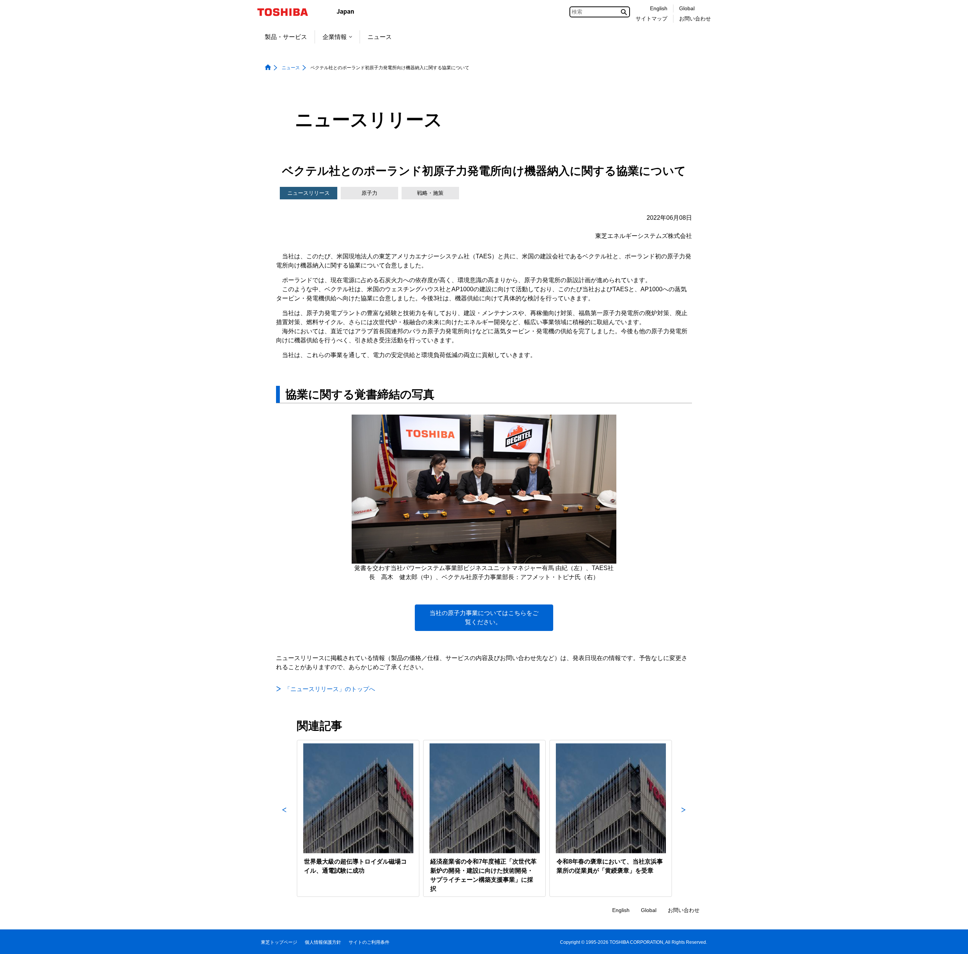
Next (683, 818)
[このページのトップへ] (951, 941)
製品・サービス (286, 37)
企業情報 (335, 37)
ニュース (380, 37)
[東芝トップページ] (287, 12)
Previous (284, 818)
